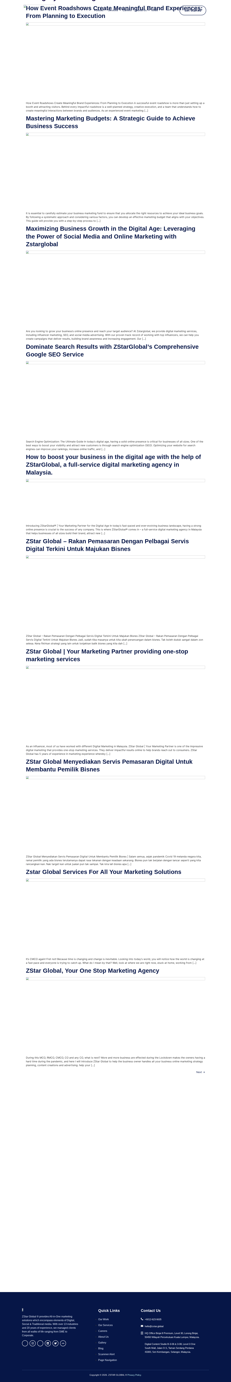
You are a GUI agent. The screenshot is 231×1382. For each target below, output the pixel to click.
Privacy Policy (134, 1375)
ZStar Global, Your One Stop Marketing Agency (92, 970)
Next (200, 1072)
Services (113, 10)
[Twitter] (55, 1343)
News (154, 10)
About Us (141, 10)
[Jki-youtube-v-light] (40, 1343)
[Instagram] (33, 1343)
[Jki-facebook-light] (25, 1343)
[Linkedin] (48, 1343)
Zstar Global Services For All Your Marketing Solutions (103, 872)
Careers (127, 10)
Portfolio (98, 10)
